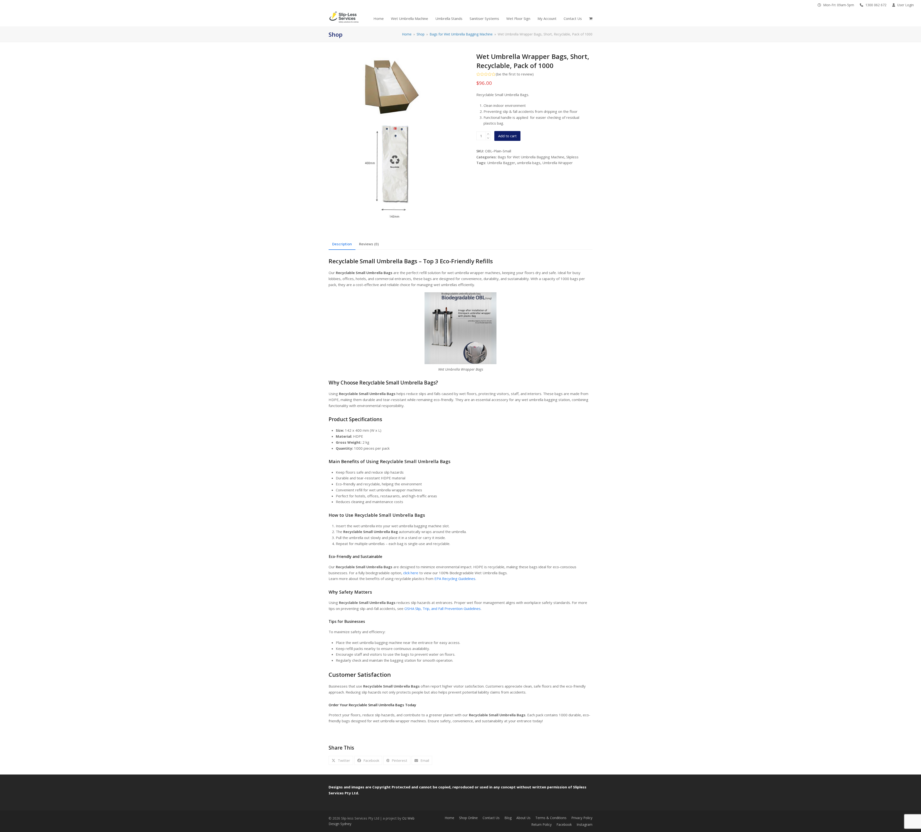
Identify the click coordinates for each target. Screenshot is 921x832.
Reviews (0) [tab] (369, 243)
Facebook (564, 824)
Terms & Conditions (551, 817)
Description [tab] (342, 243)
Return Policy (541, 824)
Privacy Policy (581, 817)
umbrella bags (528, 162)
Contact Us (491, 817)
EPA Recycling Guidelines (454, 578)
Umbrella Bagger (501, 162)
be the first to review (514, 74)
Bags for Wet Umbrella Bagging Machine (531, 157)
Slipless (572, 157)
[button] (590, 19)
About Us (523, 817)
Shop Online (468, 817)
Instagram (584, 824)
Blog (508, 817)
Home (449, 817)
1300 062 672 (875, 5)
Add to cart (507, 135)
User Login (905, 5)
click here (410, 572)
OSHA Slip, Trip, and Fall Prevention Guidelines (442, 608)
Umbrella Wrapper (557, 162)
